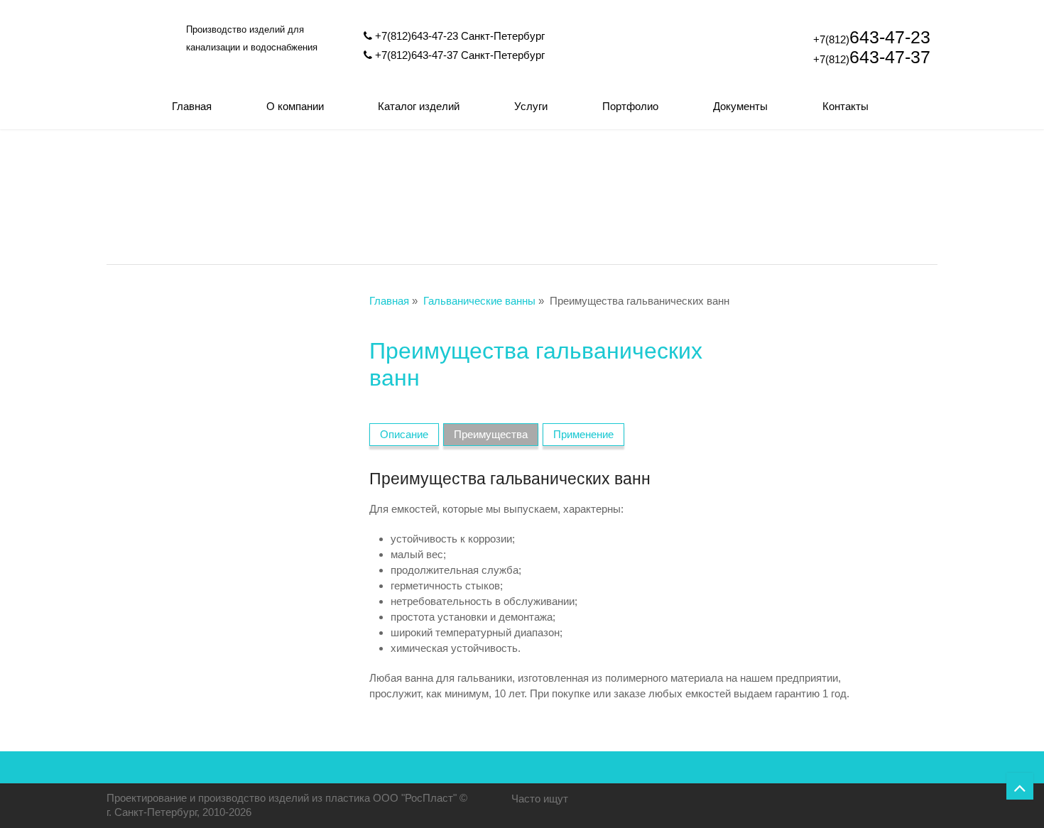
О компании (295, 106)
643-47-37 (871, 57)
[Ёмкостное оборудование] (522, 200)
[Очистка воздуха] (854, 200)
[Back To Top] (1019, 786)
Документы (740, 106)
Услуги (531, 106)
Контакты (845, 106)
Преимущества (491, 434)
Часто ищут (539, 798)
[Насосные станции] (688, 200)
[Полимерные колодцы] (190, 200)
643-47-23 (871, 37)
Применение (583, 434)
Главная (192, 106)
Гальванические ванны (479, 301)
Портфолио (630, 106)
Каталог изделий (419, 106)
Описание (404, 434)
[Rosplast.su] (142, 76)
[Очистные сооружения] (356, 200)
